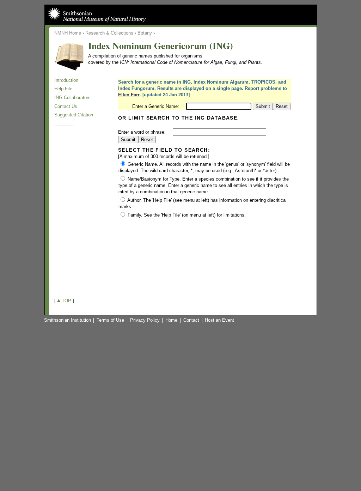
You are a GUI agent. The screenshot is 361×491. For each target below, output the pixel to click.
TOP (66, 300)
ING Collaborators (72, 97)
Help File (63, 88)
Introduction (66, 80)
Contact (191, 320)
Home (171, 320)
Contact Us (65, 106)
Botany (144, 33)
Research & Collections (109, 33)
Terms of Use (110, 320)
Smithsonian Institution (67, 320)
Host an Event (219, 320)
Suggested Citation (73, 114)
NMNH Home (67, 33)
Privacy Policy (145, 320)
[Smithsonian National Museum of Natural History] (96, 15)
